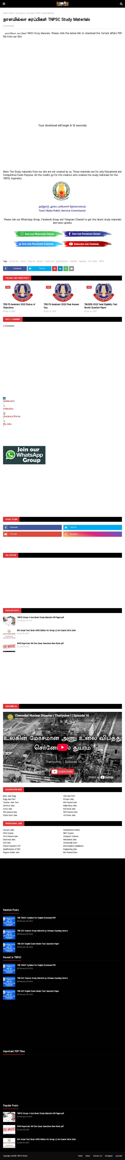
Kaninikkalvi (9, 26)
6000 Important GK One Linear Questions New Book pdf (40, 643)
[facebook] (32, 527)
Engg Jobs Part (9, 799)
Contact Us (97, 1156)
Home (5, 13)
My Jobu (7, 424)
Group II (23, 261)
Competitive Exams (71, 830)
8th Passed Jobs (70, 803)
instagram (108, 1156)
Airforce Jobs (8, 806)
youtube (119, 1156)
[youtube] (32, 534)
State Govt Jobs (10, 815)
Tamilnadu (82, 261)
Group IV (40, 261)
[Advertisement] (62, 60)
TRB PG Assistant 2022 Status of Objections (19, 306)
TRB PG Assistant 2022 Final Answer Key (61, 306)
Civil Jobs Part (69, 796)
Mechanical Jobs (69, 840)
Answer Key (14, 261)
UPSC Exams (8, 833)
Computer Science (70, 836)
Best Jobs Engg (9, 796)
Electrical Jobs (69, 809)
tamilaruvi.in (8, 401)
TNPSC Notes (22, 1156)
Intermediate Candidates (73, 846)
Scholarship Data (70, 843)
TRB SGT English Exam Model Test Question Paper (38, 944)
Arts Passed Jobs (10, 836)
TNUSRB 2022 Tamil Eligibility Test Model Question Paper (100, 306)
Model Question (62, 261)
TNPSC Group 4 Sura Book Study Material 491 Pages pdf (40, 618)
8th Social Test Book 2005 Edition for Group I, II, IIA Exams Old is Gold (46, 630)
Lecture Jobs (8, 830)
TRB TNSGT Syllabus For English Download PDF (36, 918)
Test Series (92, 261)
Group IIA (31, 261)
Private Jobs (68, 799)
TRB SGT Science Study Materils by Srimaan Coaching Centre (42, 931)
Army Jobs (7, 809)
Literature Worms (11, 416)
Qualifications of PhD (11, 849)
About (87, 1156)
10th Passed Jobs (70, 812)
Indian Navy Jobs (70, 806)
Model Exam (49, 261)
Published (73, 261)
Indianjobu (8, 409)
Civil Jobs (7, 843)
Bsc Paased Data (70, 852)
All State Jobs (69, 815)
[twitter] (92, 527)
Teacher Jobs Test (11, 803)
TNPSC (11, 13)
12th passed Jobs (10, 812)
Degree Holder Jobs (11, 852)
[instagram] (92, 534)
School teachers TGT (12, 846)
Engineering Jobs (70, 849)
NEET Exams (68, 833)
